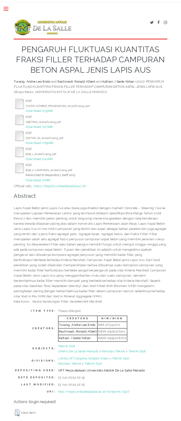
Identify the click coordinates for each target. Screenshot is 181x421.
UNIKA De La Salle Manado (78, 351)
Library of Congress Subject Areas (83, 358)
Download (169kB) (39, 143)
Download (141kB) (39, 159)
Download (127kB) (39, 127)
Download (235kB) (39, 111)
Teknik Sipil (66, 346)
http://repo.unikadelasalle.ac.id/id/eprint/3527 (94, 391)
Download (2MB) (38, 180)
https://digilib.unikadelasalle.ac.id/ (60, 186)
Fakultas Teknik (113, 351)
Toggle (8, 9)
